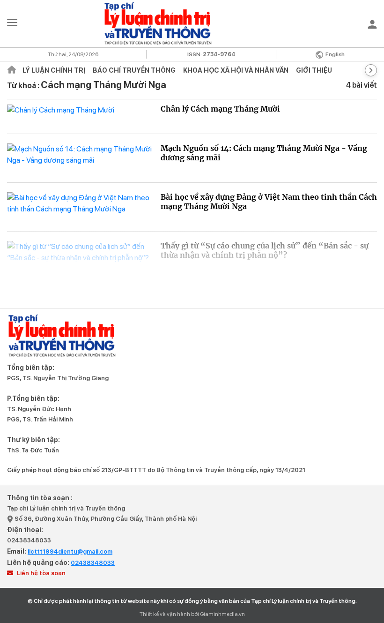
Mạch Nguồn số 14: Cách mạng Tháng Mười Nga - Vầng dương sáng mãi (264, 152)
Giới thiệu (314, 70)
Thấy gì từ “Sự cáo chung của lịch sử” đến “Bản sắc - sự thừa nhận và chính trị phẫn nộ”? (265, 250)
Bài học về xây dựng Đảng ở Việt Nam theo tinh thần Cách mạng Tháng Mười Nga (269, 201)
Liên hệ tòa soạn (40, 573)
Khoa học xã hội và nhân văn (235, 70)
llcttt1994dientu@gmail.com (70, 551)
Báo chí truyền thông (134, 70)
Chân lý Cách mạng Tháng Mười (220, 108)
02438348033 (29, 540)
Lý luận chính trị (53, 70)
